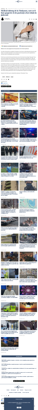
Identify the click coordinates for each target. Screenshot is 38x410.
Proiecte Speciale (26, 392)
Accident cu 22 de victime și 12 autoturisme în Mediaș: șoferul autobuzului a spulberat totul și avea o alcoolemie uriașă (27, 175)
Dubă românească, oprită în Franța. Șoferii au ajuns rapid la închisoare (8, 245)
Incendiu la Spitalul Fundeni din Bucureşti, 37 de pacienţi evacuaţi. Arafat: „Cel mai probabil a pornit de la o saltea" (9, 122)
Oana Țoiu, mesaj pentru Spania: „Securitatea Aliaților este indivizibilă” (9, 297)
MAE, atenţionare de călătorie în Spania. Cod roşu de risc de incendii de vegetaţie (9, 105)
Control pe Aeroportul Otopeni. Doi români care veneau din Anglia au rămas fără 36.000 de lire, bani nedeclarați (28, 280)
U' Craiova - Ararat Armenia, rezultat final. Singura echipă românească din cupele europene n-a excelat (9, 175)
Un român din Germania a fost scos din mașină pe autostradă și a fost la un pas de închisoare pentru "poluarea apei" (9, 158)
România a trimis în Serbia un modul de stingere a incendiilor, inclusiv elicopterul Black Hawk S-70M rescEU (28, 105)
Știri (6, 8)
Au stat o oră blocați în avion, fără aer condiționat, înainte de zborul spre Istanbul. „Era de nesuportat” (27, 332)
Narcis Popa (7, 18)
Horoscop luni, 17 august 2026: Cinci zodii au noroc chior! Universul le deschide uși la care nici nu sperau (27, 297)
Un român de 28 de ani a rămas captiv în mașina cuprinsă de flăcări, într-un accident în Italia (9, 349)
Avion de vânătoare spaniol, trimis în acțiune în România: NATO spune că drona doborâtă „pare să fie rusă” (27, 314)
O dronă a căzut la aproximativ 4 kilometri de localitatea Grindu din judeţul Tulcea (26, 211)
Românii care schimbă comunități (15, 392)
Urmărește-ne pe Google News (26, 46)
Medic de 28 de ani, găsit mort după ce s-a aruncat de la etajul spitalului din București (9, 229)
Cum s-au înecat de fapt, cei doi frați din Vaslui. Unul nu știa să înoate (9, 280)
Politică (8, 390)
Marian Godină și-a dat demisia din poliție (26, 192)
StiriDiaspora (3, 8)
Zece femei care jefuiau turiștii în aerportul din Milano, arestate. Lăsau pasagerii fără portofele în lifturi (27, 229)
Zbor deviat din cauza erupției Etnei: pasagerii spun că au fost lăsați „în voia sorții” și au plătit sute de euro (9, 332)
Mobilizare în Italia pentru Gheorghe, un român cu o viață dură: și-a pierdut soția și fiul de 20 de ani (9, 264)
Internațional (13, 390)
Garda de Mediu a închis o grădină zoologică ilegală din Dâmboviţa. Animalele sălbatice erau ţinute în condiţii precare (8, 211)
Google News (5, 83)
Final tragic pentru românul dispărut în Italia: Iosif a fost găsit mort (27, 263)
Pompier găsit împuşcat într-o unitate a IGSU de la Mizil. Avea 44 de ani (28, 157)
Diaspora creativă (28, 390)
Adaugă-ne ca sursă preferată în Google (10, 46)
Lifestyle (21, 390)
